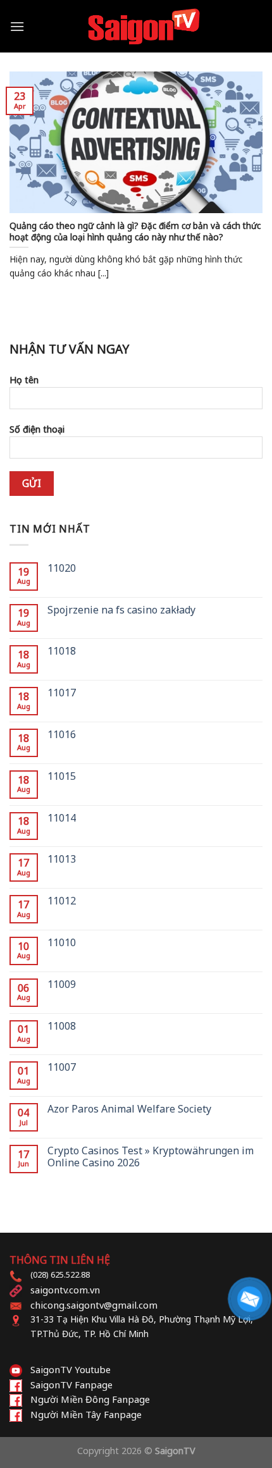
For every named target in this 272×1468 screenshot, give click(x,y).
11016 (61, 735)
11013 (61, 859)
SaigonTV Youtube (70, 1369)
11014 (61, 818)
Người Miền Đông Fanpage (90, 1399)
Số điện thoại (37, 429)
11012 (61, 901)
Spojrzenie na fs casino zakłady (121, 610)
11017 (61, 693)
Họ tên (24, 380)
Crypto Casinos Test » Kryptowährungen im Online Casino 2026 (150, 1157)
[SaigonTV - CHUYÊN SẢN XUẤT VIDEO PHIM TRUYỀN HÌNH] (143, 26)
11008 (61, 1026)
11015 (61, 776)
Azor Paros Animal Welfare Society (129, 1109)
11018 (61, 651)
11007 (61, 1067)
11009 (61, 984)
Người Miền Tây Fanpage (86, 1414)
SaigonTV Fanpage (71, 1384)
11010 (61, 943)
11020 (61, 568)
